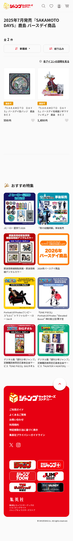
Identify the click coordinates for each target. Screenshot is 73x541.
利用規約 (14, 424)
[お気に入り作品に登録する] (33, 120)
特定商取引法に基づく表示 (23, 429)
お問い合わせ (16, 419)
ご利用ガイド (16, 409)
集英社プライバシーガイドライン (27, 435)
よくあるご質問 (17, 414)
